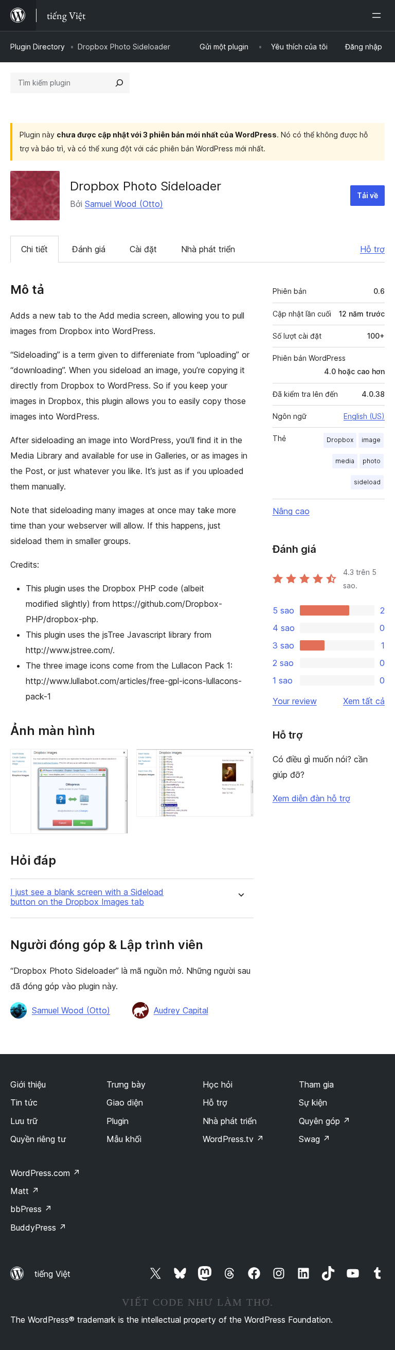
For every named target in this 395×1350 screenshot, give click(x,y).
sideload (367, 482)
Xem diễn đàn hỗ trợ (311, 798)
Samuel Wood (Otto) (124, 204)
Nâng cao (291, 511)
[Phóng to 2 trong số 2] (240, 763)
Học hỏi (217, 1084)
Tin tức (24, 1102)
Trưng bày (126, 1084)
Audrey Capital (181, 1010)
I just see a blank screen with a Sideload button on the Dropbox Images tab (87, 897)
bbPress (31, 1209)
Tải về (367, 195)
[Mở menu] (378, 15)
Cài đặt (143, 249)
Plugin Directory (37, 46)
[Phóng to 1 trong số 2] (114, 763)
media (344, 461)
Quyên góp (324, 1121)
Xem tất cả (364, 701)
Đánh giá (88, 249)
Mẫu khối (123, 1139)
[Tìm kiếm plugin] (119, 83)
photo (372, 461)
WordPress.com (45, 1173)
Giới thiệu (28, 1084)
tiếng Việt (52, 1274)
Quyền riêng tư (38, 1139)
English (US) (364, 416)
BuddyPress (38, 1227)
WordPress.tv (233, 1139)
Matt (24, 1191)
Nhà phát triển (208, 249)
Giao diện (124, 1102)
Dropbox (340, 440)
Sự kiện (313, 1102)
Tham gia (316, 1084)
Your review (295, 701)
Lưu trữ (24, 1121)
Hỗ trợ (372, 249)
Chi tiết (34, 249)
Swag (314, 1139)
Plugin (117, 1121)
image (371, 440)
